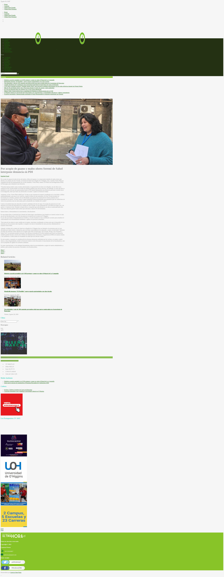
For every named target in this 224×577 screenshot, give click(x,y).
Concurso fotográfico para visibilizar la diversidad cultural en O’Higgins (24, 391)
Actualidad (7, 39)
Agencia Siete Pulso (15, 572)
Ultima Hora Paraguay (10, 9)
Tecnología (7, 50)
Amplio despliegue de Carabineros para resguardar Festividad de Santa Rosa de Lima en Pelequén (31, 84)
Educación (7, 45)
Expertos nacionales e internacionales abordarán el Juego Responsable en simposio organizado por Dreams (33, 94)
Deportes (6, 44)
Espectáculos (7, 48)
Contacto (6, 6)
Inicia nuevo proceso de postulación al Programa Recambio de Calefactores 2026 (26, 383)
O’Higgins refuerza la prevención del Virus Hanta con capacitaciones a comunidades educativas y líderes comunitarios (36, 92)
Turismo (6, 47)
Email (7, 176)
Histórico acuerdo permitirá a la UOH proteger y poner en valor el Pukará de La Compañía (29, 80)
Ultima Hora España (9, 7)
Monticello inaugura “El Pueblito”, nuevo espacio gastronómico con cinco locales (26, 81)
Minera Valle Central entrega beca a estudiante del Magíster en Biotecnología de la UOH (28, 91)
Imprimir (3, 176)
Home (6, 4)
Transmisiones (8, 51)
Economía (7, 42)
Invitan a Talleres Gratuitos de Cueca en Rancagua (18, 390)
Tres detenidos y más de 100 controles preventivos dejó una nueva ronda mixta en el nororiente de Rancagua (34, 83)
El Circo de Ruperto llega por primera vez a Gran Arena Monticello (22, 89)
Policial (6, 40)
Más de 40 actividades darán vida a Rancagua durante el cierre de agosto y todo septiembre (29, 88)
